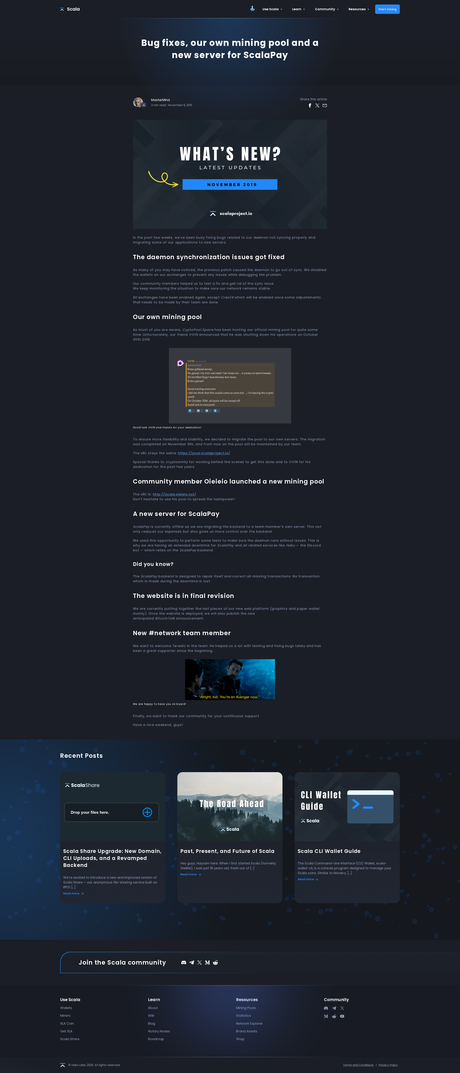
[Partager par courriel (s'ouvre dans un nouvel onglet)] (325, 105)
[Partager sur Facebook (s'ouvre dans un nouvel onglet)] (310, 105)
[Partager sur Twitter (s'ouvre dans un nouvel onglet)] (317, 105)
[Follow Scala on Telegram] (191, 962)
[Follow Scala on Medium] (207, 962)
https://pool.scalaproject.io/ (204, 453)
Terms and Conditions (358, 1065)
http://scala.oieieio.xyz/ (174, 494)
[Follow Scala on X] (199, 962)
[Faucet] (254, 9)
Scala (73, 9)
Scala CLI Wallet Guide (329, 851)
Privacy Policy (388, 1065)
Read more (71, 893)
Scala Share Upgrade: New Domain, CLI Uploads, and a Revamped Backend (112, 858)
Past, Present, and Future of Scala (227, 851)
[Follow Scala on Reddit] (215, 962)
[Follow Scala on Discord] (183, 962)
